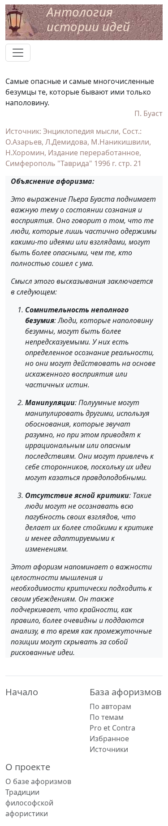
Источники (109, 749)
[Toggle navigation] (17, 53)
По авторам (110, 706)
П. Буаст (148, 113)
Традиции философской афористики (29, 802)
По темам (107, 717)
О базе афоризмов (38, 781)
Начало (21, 692)
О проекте (27, 767)
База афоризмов (126, 692)
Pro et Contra (112, 728)
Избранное (109, 738)
